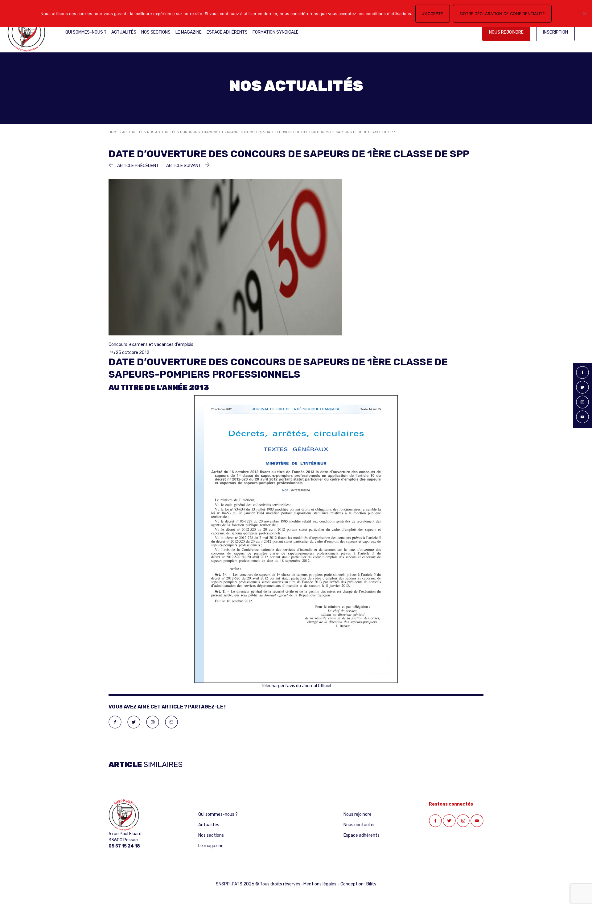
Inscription (555, 32)
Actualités (123, 32)
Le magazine (188, 32)
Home (114, 132)
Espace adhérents (227, 32)
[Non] (584, 13)
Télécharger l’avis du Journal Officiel (296, 685)
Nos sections (156, 32)
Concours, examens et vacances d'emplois (221, 132)
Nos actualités (162, 132)
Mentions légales (319, 884)
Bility (371, 884)
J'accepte (432, 13)
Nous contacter (359, 824)
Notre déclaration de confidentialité (502, 13)
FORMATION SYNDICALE (275, 32)
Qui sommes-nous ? (85, 32)
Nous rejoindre (506, 32)
